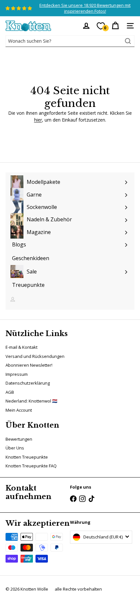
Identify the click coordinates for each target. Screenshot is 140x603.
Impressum (17, 374)
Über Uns (15, 448)
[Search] (127, 41)
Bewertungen (19, 439)
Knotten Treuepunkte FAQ (31, 466)
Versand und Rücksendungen (35, 356)
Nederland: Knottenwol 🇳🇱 (31, 401)
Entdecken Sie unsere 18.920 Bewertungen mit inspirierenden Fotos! (85, 8)
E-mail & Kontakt (21, 347)
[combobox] (70, 41)
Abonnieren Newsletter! (29, 365)
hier (38, 120)
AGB (10, 392)
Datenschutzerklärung (28, 383)
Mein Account (19, 410)
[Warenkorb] (115, 25)
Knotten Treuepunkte (27, 457)
